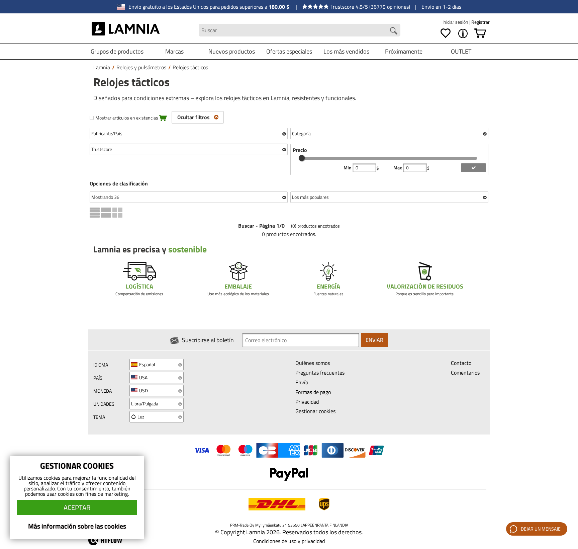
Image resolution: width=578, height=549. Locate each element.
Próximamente (403, 51)
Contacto (461, 363)
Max (398, 167)
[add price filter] (473, 167)
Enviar (374, 340)
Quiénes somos (312, 363)
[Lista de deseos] (445, 33)
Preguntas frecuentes (320, 373)
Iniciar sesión (456, 21)
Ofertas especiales (289, 51)
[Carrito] (480, 33)
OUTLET (461, 51)
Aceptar (77, 507)
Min (348, 167)
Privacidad (307, 402)
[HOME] (125, 30)
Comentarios (465, 373)
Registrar (480, 21)
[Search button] (393, 30)
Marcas (174, 51)
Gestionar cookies (315, 411)
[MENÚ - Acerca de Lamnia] (463, 33)
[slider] (302, 158)
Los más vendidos (346, 51)
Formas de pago (313, 392)
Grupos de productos (117, 51)
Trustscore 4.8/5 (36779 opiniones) (370, 7)
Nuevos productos (231, 51)
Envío (301, 382)
